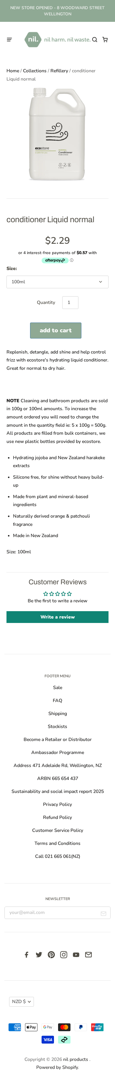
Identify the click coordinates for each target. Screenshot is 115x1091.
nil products (76, 1059)
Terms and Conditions (57, 843)
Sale (57, 687)
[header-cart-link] (105, 39)
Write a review (57, 617)
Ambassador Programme (57, 752)
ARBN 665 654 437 (57, 778)
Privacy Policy (57, 804)
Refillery (59, 71)
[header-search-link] (95, 39)
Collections (35, 71)
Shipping (57, 713)
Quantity (46, 302)
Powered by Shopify (57, 1067)
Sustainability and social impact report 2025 (58, 791)
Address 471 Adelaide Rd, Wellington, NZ (58, 765)
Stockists (57, 726)
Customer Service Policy (57, 830)
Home (12, 71)
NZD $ (19, 1001)
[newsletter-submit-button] (104, 914)
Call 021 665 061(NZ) (57, 856)
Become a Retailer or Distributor (58, 739)
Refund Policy (57, 817)
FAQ (57, 700)
